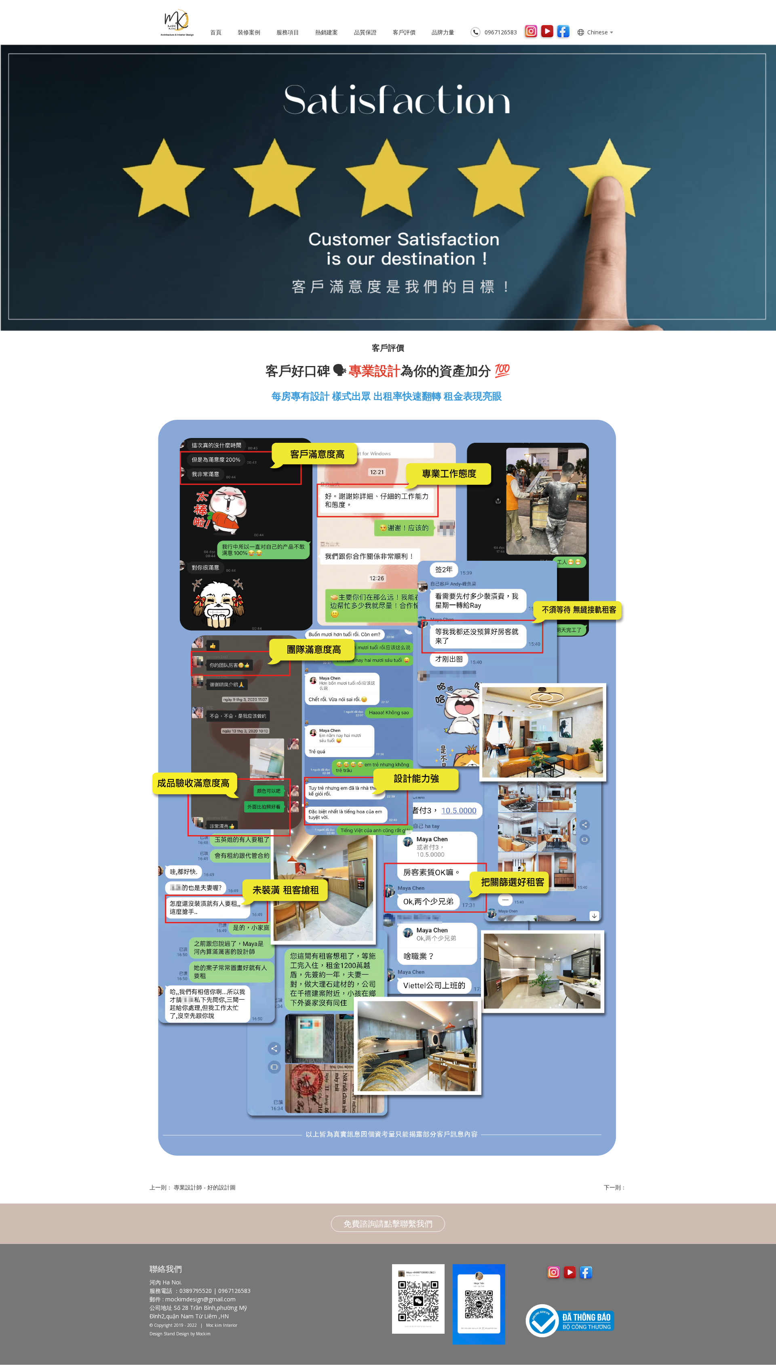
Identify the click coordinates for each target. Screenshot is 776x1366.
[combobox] (600, 32)
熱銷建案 (326, 32)
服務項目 (287, 32)
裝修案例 (249, 32)
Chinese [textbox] (597, 32)
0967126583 (501, 32)
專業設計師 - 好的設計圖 (205, 1187)
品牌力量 (443, 32)
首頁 (215, 32)
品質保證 (365, 32)
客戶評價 (404, 32)
